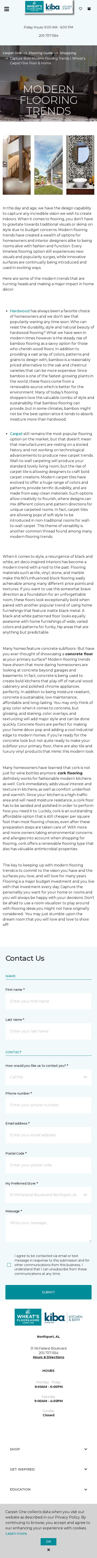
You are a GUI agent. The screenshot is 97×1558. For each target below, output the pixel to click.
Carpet (16, 434)
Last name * (14, 1019)
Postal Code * (15, 1153)
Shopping (68, 53)
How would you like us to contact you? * (36, 1065)
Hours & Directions (48, 1357)
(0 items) (89, 8)
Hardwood (20, 311)
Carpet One (12, 53)
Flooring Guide (41, 53)
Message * (13, 1211)
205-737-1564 (48, 36)
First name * (15, 989)
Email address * (17, 1123)
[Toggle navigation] (6, 9)
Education (20, 1489)
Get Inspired (22, 1469)
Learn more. (16, 1533)
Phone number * (18, 1093)
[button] (48, 1077)
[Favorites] (80, 9)
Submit (48, 1292)
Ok (48, 1541)
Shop (15, 1449)
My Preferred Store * (21, 1183)
